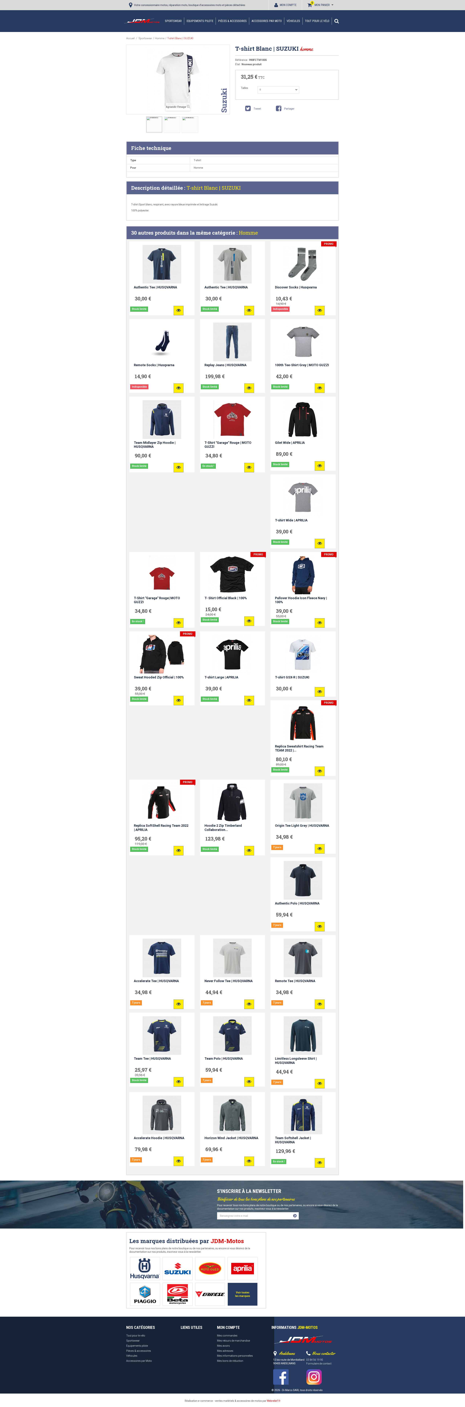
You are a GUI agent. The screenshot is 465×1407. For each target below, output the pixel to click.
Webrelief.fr (273, 1400)
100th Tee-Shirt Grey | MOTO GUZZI (302, 365)
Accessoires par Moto (267, 21)
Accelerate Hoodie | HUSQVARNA (159, 1138)
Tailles (245, 88)
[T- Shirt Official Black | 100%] (233, 575)
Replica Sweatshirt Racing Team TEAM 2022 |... (299, 748)
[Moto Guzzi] (210, 1268)
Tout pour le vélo (317, 21)
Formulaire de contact (318, 1363)
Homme (248, 232)
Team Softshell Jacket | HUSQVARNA (293, 1140)
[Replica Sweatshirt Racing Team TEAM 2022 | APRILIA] (303, 723)
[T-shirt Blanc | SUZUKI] (154, 124)
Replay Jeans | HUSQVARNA (225, 365)
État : (238, 64)
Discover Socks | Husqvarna (296, 287)
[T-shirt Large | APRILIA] (233, 654)
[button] (336, 21)
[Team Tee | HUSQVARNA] (162, 1035)
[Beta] (177, 1294)
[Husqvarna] (145, 1268)
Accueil (130, 38)
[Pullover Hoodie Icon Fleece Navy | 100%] (303, 575)
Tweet (257, 108)
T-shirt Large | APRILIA (221, 677)
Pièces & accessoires (232, 21)
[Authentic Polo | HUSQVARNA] (303, 880)
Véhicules (293, 21)
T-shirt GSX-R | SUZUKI (292, 677)
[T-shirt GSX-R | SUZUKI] (303, 654)
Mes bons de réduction (230, 1360)
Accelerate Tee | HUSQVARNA (156, 981)
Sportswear (173, 21)
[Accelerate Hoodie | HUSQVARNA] (162, 1115)
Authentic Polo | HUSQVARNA (297, 903)
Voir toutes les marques (242, 1294)
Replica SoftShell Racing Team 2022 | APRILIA (161, 828)
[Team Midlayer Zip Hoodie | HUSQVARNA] (162, 419)
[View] (178, 310)
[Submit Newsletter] (295, 1216)
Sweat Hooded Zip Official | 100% (159, 677)
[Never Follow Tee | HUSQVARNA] (233, 958)
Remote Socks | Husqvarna (154, 365)
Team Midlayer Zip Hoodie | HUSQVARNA (154, 445)
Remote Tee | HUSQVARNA (295, 981)
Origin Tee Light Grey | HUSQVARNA (302, 825)
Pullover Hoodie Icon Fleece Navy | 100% (301, 600)
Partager (289, 108)
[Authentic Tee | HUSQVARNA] (162, 264)
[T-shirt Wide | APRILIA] (303, 497)
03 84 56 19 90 (314, 1359)
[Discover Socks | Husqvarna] (303, 264)
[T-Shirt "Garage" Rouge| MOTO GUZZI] (162, 575)
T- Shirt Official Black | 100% (226, 598)
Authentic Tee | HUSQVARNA (155, 287)
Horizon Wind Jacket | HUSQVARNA (231, 1138)
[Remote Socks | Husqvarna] (162, 342)
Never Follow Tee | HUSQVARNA (229, 981)
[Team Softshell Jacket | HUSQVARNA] (303, 1115)
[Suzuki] (177, 1268)
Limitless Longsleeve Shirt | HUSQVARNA (296, 1061)
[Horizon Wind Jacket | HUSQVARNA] (233, 1115)
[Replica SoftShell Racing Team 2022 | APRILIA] (162, 802)
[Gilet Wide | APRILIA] (303, 419)
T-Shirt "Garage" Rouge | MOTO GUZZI (228, 445)
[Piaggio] (145, 1294)
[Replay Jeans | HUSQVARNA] (233, 342)
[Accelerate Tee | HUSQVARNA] (162, 958)
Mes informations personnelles (235, 1355)
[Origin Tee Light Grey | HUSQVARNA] (303, 802)
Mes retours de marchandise (233, 1340)
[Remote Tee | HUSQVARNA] (303, 958)
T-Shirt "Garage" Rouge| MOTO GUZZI (157, 600)
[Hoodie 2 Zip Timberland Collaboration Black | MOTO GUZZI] (233, 802)
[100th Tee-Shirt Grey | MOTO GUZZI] (303, 342)
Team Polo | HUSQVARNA (224, 1058)
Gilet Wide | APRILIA (290, 443)
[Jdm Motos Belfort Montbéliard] (142, 20)
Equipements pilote (200, 21)
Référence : (241, 60)
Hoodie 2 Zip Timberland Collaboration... (223, 828)
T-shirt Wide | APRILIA (291, 520)
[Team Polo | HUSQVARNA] (233, 1035)
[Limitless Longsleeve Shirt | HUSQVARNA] (303, 1035)
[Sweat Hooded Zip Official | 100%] (162, 654)
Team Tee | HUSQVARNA (152, 1058)
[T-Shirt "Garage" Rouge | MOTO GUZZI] (233, 419)
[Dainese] (210, 1294)
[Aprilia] (242, 1268)
